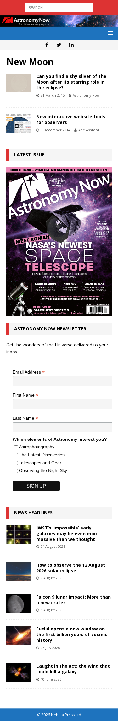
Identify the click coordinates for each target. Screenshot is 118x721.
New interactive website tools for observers (70, 119)
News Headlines (33, 513)
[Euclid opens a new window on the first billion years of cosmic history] (18, 635)
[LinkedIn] (71, 45)
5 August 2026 (52, 609)
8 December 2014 (55, 129)
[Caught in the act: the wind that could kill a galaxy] (18, 672)
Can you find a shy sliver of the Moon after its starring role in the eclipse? (71, 82)
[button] (109, 33)
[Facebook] (46, 45)
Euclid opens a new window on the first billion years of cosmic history (71, 634)
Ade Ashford (88, 129)
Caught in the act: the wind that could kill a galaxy (73, 669)
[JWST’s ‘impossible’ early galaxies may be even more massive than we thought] (18, 534)
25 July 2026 (50, 647)
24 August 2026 (53, 546)
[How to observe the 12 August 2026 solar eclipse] (18, 571)
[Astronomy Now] (59, 23)
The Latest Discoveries (42, 454)
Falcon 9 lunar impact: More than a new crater (73, 600)
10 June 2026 (51, 679)
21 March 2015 (53, 95)
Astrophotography (36, 446)
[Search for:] (59, 7)
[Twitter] (59, 45)
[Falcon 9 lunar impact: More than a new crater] (18, 603)
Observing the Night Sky (43, 470)
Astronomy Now (86, 95)
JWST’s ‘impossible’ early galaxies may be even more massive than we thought (67, 533)
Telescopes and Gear (40, 462)
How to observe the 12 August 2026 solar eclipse (70, 568)
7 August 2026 (52, 578)
